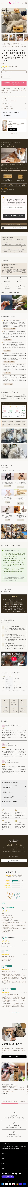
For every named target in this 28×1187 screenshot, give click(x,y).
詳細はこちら (5, 1093)
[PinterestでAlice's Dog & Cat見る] (16, 1173)
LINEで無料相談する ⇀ (15, 860)
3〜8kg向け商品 (15, 43)
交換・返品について (6, 103)
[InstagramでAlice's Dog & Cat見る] (2, 1173)
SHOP (2, 1158)
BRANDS (3, 1153)
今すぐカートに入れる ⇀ (14, 856)
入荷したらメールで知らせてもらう (14, 216)
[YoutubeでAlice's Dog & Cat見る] (20, 1173)
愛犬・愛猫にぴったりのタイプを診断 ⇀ (14, 224)
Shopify (15, 1181)
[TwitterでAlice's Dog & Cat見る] (13, 1173)
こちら (11, 116)
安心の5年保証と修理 (6, 106)
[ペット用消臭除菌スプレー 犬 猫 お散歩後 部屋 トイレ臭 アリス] (4, 125)
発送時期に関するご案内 (7, 108)
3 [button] (14, 1012)
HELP (2, 1168)
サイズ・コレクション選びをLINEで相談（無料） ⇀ (15, 227)
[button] (22, 3)
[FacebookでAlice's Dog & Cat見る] (9, 1173)
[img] (5, 911)
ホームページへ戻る (5, 43)
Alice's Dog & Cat (5, 1143)
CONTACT (3, 1163)
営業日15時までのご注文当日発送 (9, 101)
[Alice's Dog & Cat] (14, 2)
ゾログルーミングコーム (14, 1056)
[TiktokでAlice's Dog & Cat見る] (6, 1173)
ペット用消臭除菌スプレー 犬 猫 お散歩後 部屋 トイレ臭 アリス (16, 123)
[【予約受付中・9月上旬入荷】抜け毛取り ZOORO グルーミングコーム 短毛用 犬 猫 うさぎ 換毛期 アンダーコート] (4, 37)
